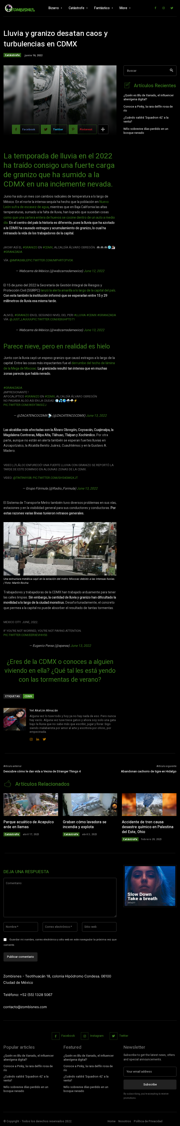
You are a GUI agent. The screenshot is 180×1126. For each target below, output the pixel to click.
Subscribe (150, 1084)
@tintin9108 (22, 477)
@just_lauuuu (21, 319)
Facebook (68, 1036)
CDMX (28, 696)
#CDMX (48, 247)
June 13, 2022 (94, 330)
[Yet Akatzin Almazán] (15, 724)
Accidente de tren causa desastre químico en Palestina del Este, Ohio (147, 827)
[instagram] (31, 738)
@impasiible (19, 260)
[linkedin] (37, 738)
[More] (103, 129)
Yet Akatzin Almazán (44, 710)
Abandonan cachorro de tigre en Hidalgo (148, 771)
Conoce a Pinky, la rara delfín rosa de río (148, 109)
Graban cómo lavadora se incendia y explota (84, 824)
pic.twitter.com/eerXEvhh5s (25, 635)
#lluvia (80, 315)
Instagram (97, 1036)
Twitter (123, 1036)
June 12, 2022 (94, 271)
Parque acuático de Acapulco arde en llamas (29, 824)
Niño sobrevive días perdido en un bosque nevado (146, 131)
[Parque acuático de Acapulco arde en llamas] (31, 804)
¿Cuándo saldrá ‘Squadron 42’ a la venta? (146, 120)
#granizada (13, 252)
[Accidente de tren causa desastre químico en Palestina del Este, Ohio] (149, 804)
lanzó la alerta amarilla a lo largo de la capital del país (78, 290)
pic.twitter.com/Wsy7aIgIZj (25, 405)
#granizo (30, 247)
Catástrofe (12, 55)
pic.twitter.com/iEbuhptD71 (53, 319)
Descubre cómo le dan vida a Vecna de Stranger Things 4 (42, 771)
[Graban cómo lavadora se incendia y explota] (90, 804)
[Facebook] (155, 8)
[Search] (171, 70)
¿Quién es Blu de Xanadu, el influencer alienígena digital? (149, 97)
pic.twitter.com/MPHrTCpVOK (50, 260)
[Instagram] (163, 8)
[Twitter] (171, 8)
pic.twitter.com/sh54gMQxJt (55, 477)
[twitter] (44, 738)
